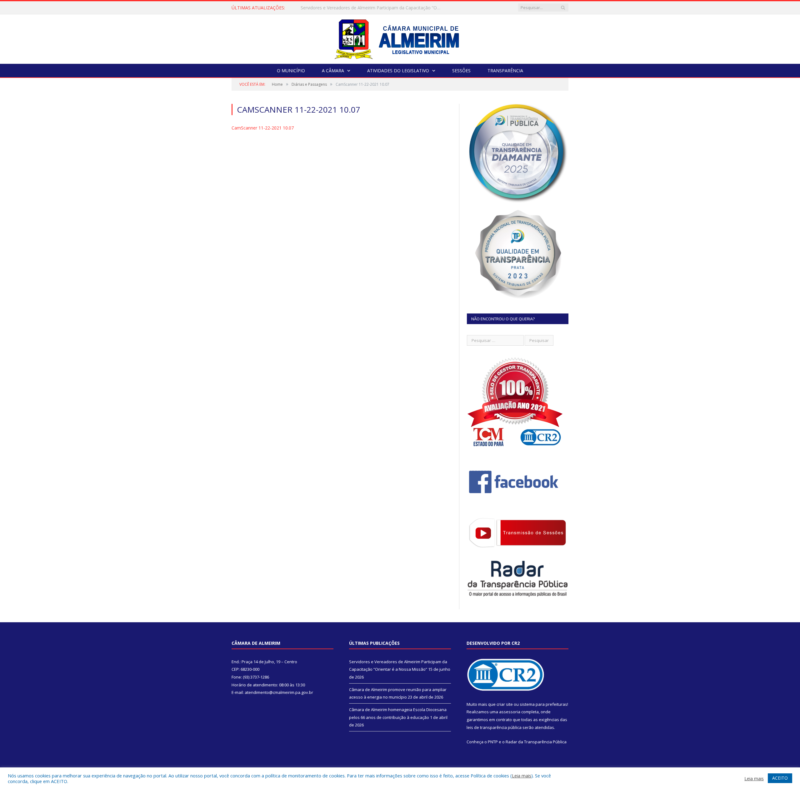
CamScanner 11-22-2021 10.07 (263, 128)
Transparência (505, 71)
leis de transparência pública (494, 727)
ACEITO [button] (780, 778)
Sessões (461, 71)
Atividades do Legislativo (398, 71)
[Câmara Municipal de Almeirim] (400, 38)
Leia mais (521, 775)
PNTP (493, 742)
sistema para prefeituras (543, 704)
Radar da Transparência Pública (536, 742)
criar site (505, 704)
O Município (291, 71)
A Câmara (333, 71)
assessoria (509, 712)
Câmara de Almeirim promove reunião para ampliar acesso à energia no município (372, 8)
